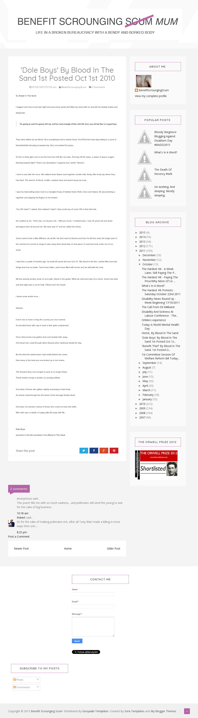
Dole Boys (20, 429)
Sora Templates (134, 711)
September (150, 363)
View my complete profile (151, 96)
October (148, 264)
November (150, 260)
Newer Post (21, 548)
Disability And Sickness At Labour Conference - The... (160, 313)
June (146, 376)
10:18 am (22, 513)
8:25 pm (22, 532)
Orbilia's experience (154, 320)
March (147, 390)
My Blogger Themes (163, 711)
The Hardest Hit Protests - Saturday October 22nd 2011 (161, 292)
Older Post (113, 548)
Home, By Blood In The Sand (160, 333)
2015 (142, 232)
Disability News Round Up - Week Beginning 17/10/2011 (161, 300)
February (148, 395)
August (147, 367)
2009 (142, 408)
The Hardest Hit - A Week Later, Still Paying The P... (159, 271)
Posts (19, 679)
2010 (142, 404)
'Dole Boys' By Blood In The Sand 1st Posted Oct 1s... (159, 339)
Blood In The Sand (27, 95)
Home (68, 548)
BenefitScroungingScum (154, 90)
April (146, 385)
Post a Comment (19, 536)
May (146, 381)
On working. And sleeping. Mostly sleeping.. (164, 191)
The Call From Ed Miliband (158, 307)
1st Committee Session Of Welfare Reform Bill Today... (160, 356)
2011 (142, 251)
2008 (142, 413)
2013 (142, 241)
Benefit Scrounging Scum (46, 711)
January (148, 399)
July (145, 372)
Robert (21, 517)
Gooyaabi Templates (95, 711)
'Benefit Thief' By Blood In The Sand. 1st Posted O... (161, 348)
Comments (23, 687)
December (149, 255)
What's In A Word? (165, 152)
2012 (142, 246)
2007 (142, 417)
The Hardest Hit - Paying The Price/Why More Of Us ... (160, 279)
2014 (142, 237)
